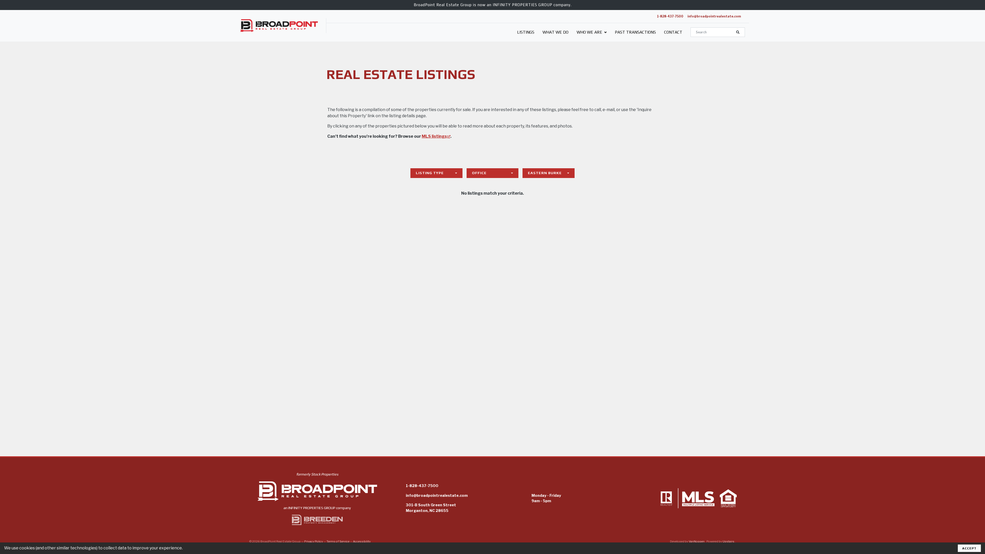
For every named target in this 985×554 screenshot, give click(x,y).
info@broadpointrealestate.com (714, 16)
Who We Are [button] (590, 32)
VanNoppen (697, 541)
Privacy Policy (313, 541)
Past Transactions (635, 32)
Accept (969, 548)
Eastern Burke (545, 173)
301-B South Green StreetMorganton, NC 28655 (431, 508)
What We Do (555, 32)
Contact (673, 32)
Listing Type (430, 173)
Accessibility (362, 541)
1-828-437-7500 (670, 16)
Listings (525, 32)
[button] (738, 32)
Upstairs (729, 541)
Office (479, 173)
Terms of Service (338, 541)
